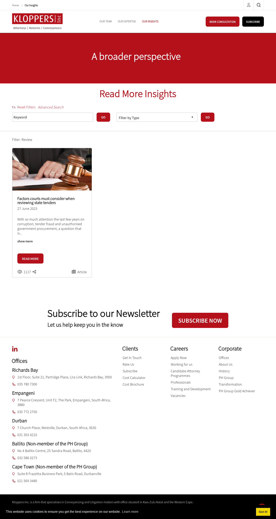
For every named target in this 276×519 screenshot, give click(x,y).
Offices (224, 357)
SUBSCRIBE (253, 22)
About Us (225, 364)
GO (103, 117)
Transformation (230, 384)
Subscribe (130, 371)
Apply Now (178, 357)
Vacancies (178, 395)
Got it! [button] (263, 511)
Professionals (181, 382)
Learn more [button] (130, 511)
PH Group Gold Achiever (237, 391)
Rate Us (128, 364)
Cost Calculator (134, 377)
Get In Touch (132, 357)
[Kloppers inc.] (37, 21)
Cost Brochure (133, 384)
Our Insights (31, 5)
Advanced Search (51, 107)
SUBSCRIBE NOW (200, 320)
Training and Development (191, 389)
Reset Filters (26, 107)
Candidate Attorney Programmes (185, 373)
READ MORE (30, 259)
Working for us (181, 364)
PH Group (226, 377)
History (224, 371)
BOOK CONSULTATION (223, 22)
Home (16, 5)
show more (25, 241)
